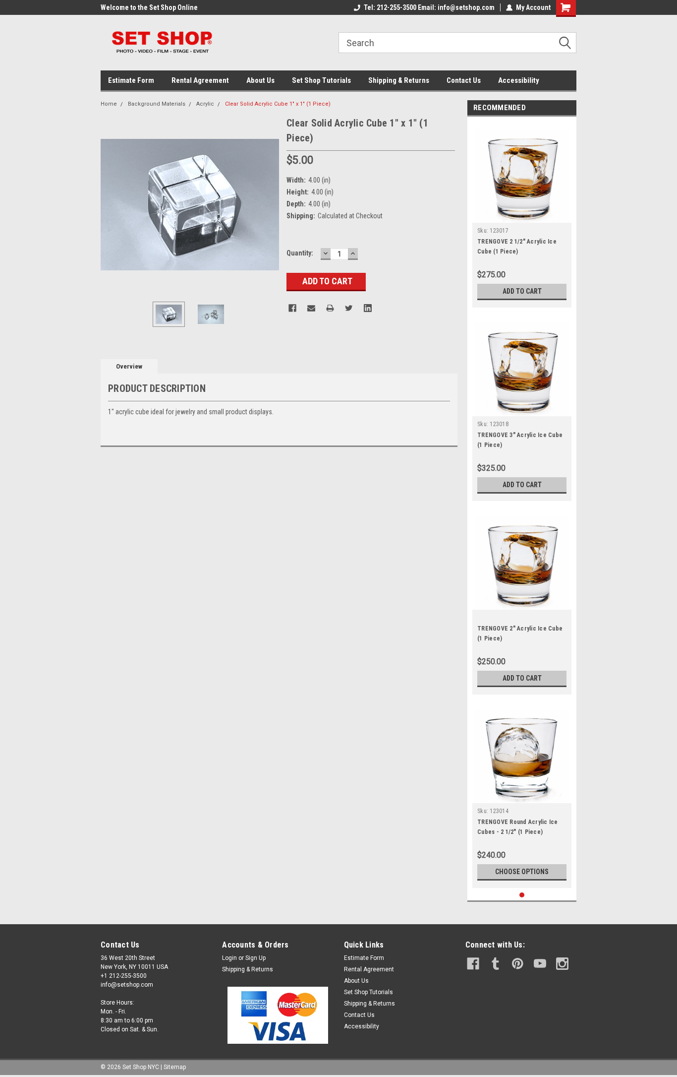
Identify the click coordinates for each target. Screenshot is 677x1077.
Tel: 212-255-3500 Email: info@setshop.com (429, 7)
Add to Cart (522, 291)
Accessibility (518, 80)
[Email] (311, 308)
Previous (110, 205)
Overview (129, 366)
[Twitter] (349, 308)
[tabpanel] (521, 215)
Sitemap (175, 1067)
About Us (260, 80)
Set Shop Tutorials (321, 80)
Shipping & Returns (398, 80)
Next (269, 205)
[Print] (330, 308)
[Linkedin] (368, 308)
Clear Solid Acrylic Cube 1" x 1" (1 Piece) (278, 104)
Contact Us (464, 80)
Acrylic (205, 104)
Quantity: (299, 253)
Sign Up (255, 957)
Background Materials (156, 104)
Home (109, 104)
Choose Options (522, 872)
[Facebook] (292, 308)
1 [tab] (522, 895)
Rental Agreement (200, 80)
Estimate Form (131, 80)
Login (229, 957)
